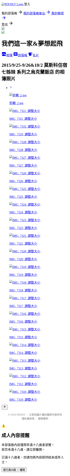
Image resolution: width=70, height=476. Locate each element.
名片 (36, 55)
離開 (22, 469)
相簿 (9, 55)
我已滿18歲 (9, 469)
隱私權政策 (28, 418)
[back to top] (5, 407)
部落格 (23, 55)
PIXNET (21, 414)
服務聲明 (43, 418)
